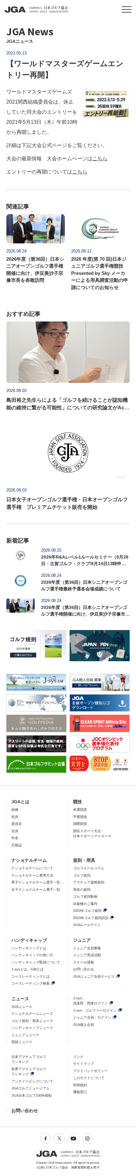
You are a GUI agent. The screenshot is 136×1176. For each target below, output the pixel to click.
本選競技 (80, 809)
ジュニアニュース (25, 1035)
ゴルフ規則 (81, 875)
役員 (14, 817)
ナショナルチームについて (32, 868)
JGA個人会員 (83, 1024)
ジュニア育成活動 (87, 955)
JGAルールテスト (87, 925)
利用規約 (80, 1085)
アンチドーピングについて (32, 1081)
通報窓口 (80, 1092)
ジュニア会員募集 (87, 948)
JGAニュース (21, 1006)
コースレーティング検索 (30, 983)
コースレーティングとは (30, 976)
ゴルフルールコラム (88, 868)
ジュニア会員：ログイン (92, 1017)
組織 (14, 809)
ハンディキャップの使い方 (32, 955)
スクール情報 (83, 962)
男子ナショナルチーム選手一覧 (35, 882)
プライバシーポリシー (90, 1071)
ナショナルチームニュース (32, 1013)
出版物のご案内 (85, 904)
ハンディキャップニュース (32, 1028)
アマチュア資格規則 (88, 882)
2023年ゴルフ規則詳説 (90, 918)
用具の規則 (81, 889)
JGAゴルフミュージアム (30, 1088)
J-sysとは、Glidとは (27, 969)
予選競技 (80, 817)
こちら (100, 158)
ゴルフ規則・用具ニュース (32, 1021)
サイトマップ (83, 1063)
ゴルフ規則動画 (85, 896)
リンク (78, 1057)
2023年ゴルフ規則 (87, 910)
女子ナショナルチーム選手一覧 (35, 889)
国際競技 (80, 824)
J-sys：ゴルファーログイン (95, 1010)
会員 (14, 831)
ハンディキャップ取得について (35, 962)
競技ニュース (21, 1042)
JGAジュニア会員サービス (94, 976)
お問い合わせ (83, 969)
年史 (14, 838)
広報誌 (16, 845)
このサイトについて (88, 1078)
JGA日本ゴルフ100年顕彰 (31, 1095)
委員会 (16, 824)
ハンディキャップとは (28, 948)
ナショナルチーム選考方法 (32, 875)
